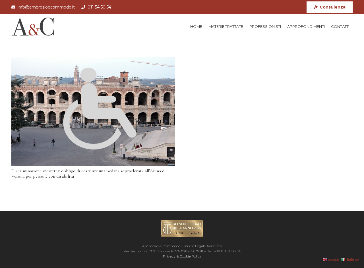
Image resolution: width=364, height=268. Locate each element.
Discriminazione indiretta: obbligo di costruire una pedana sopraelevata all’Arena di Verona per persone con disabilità (88, 173)
